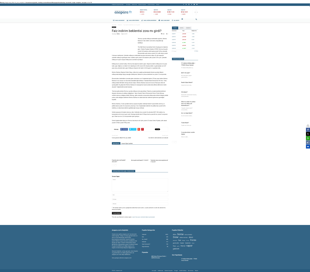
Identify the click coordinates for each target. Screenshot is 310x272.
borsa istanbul (188, 234)
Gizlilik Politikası (151, 4)
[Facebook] (183, 5)
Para (174, 246)
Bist (143, 237)
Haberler (114, 27)
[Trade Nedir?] (176, 126)
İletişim (157, 4)
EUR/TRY (183, 10)
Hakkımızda (134, 4)
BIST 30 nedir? (185, 73)
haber (182, 243)
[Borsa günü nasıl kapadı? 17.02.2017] (140, 153)
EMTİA (181, 28)
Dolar (176, 237)
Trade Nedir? (185, 122)
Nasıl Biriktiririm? (134, 20)
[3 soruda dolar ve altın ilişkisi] (176, 135)
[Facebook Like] (308, 142)
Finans (183, 240)
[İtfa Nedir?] (176, 95)
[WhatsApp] (308, 138)
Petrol (183, 246)
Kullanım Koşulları (142, 4)
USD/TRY (169, 10)
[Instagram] (189, 5)
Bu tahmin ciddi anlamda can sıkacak (158, 138)
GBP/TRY (156, 10)
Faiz (179, 240)
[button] (196, 20)
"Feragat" (174, 51)
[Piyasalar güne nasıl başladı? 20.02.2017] (120, 153)
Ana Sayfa (128, 4)
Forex (193, 240)
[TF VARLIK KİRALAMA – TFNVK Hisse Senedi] (176, 66)
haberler (188, 243)
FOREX (175, 28)
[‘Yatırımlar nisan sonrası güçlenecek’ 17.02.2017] (159, 153)
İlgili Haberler (116, 143)
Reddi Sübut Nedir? (187, 82)
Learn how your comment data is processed (143, 217)
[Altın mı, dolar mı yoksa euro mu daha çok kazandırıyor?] (176, 105)
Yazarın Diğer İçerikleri (127, 143)
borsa (180, 234)
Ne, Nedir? (176, 20)
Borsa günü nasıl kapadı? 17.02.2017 (139, 160)
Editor (118, 33)
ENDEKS (188, 28)
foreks (187, 240)
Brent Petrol (143, 10)
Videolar (144, 241)
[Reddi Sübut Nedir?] (176, 86)
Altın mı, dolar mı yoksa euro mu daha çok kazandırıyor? (188, 103)
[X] (308, 134)
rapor (189, 245)
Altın (174, 234)
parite (178, 246)
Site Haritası (190, 270)
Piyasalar (145, 252)
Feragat (176, 270)
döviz (191, 237)
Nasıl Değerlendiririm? (150, 20)
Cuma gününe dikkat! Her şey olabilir (121, 138)
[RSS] (191, 5)
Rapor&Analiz (145, 246)
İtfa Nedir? (184, 92)
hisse (193, 243)
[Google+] (186, 5)
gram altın (176, 243)
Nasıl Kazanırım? (119, 20)
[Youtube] (197, 5)
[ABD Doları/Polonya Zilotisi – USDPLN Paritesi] (146, 258)
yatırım (176, 249)
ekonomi (175, 240)
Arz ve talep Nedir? (187, 113)
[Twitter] (194, 5)
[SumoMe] (308, 146)
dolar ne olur (184, 237)
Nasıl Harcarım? (165, 20)
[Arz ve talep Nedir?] (176, 116)
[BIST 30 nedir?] (176, 76)
